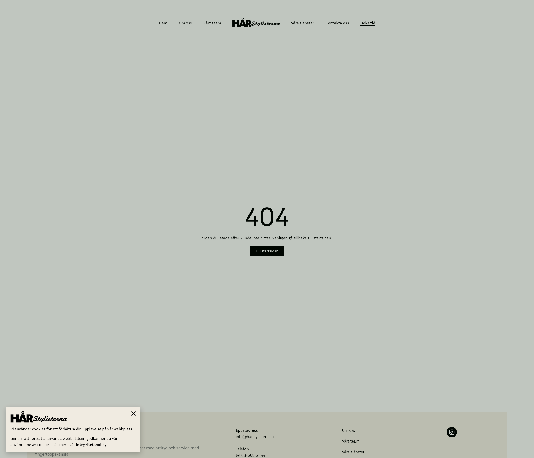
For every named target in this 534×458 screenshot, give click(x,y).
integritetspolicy (91, 444)
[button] (133, 413)
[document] (267, 229)
